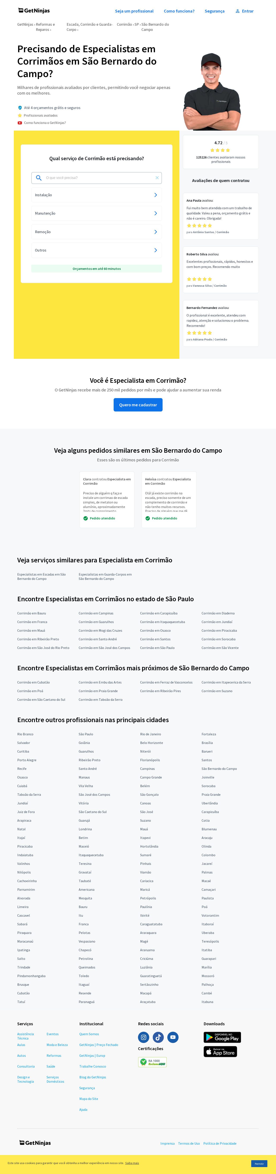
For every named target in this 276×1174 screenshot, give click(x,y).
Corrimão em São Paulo (157, 648)
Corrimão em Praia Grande (98, 691)
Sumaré (145, 855)
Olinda (206, 846)
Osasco (22, 777)
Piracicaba (25, 846)
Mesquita (85, 898)
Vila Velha (86, 786)
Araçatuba (147, 1002)
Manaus (84, 777)
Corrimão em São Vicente (220, 648)
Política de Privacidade (220, 1143)
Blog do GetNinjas (92, 1077)
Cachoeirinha (27, 881)
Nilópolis (24, 872)
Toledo (84, 976)
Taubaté (85, 881)
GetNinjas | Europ (92, 1055)
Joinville (208, 777)
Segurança (215, 11)
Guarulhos (86, 751)
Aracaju (207, 837)
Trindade (23, 967)
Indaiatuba (25, 855)
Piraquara (24, 932)
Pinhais (145, 863)
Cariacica (146, 881)
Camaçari (209, 889)
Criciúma (146, 958)
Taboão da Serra (29, 794)
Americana (86, 889)
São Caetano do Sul (93, 812)
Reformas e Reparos (45, 27)
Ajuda (83, 1109)
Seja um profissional (134, 11)
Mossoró (208, 976)
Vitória (84, 803)
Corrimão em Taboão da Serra (100, 699)
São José (146, 812)
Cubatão (23, 993)
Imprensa (167, 1143)
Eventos (53, 1034)
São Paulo (86, 734)
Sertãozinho (149, 984)
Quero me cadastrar (138, 405)
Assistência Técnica (25, 1036)
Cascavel (23, 915)
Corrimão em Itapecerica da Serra (226, 682)
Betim (83, 837)
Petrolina (86, 958)
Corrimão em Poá (30, 691)
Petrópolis (148, 898)
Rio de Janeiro (150, 734)
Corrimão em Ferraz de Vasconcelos (166, 682)
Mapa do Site (88, 1098)
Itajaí (21, 837)
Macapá (145, 993)
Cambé (207, 993)
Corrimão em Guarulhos (96, 622)
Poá (204, 907)
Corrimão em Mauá (31, 630)
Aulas (21, 1045)
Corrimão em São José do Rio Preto (43, 648)
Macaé (206, 881)
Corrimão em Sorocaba (218, 639)
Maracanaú (25, 941)
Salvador (23, 742)
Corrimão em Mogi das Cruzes (100, 630)
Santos (207, 760)
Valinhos (23, 863)
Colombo (208, 855)
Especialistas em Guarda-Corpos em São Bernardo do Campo (105, 576)
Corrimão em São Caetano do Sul (41, 699)
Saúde (51, 1066)
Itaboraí (208, 924)
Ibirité (144, 915)
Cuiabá (22, 786)
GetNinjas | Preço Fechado (98, 1045)
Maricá (145, 889)
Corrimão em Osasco (155, 630)
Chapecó (85, 950)
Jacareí (207, 863)
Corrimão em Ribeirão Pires (160, 691)
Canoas (145, 803)
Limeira (22, 907)
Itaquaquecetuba (91, 855)
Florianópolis (150, 760)
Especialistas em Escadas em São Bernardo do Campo (41, 576)
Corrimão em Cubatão (33, 682)
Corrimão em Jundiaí (217, 622)
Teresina (85, 863)
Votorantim (210, 915)
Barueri (207, 751)
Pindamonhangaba (31, 976)
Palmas (207, 872)
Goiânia (84, 742)
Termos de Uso (189, 1143)
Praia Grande (211, 794)
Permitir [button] (259, 1163)
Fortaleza (209, 734)
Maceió (84, 846)
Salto (21, 958)
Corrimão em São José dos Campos (104, 648)
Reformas (54, 1055)
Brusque (23, 984)
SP (137, 24)
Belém (145, 786)
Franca (84, 924)
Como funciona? (179, 11)
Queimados (87, 967)
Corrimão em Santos (155, 639)
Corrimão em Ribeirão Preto (38, 639)
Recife (22, 768)
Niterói (145, 751)
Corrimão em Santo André (98, 639)
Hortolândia (149, 846)
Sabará (22, 924)
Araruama (147, 950)
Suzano (145, 820)
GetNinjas (25, 24)
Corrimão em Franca (32, 622)
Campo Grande (151, 777)
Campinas (147, 768)
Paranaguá (86, 1002)
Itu (81, 915)
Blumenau (209, 829)
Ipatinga (23, 950)
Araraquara (148, 932)
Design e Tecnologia (25, 1079)
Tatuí (21, 1002)
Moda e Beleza (57, 1045)
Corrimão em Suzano (217, 691)
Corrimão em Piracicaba (219, 630)
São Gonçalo (149, 794)
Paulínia (146, 907)
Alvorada (23, 898)
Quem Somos (89, 1034)
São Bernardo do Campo (219, 768)
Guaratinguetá (151, 976)
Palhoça (208, 984)
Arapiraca (24, 820)
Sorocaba (208, 786)
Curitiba (23, 751)
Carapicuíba (210, 812)
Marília (207, 967)
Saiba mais (132, 1163)
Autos (21, 1055)
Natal (21, 829)
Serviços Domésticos (55, 1079)
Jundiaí (22, 803)
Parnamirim (26, 889)
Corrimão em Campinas (96, 613)
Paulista (208, 898)
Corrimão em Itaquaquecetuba (162, 622)
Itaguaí (84, 984)
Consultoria (26, 1066)
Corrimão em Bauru (31, 613)
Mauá (144, 829)
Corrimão (124, 24)
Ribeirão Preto (89, 760)
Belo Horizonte (151, 742)
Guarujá (84, 820)
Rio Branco (25, 734)
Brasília (207, 742)
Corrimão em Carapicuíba (158, 613)
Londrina (85, 829)
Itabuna (207, 1002)
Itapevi (145, 837)
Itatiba (207, 950)
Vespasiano (87, 941)
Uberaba (208, 932)
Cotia (206, 820)
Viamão (145, 872)
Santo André (88, 768)
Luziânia (146, 967)
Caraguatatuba (151, 924)
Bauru (83, 907)
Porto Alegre (26, 760)
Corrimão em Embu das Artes (100, 682)
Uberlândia (210, 803)
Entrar (248, 11)
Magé (144, 941)
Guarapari (209, 958)
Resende (85, 993)
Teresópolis (210, 941)
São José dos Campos (94, 794)
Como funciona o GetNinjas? (45, 122)
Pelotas (84, 932)
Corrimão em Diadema (218, 613)
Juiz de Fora (26, 812)
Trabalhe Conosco (92, 1066)
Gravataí (85, 872)
